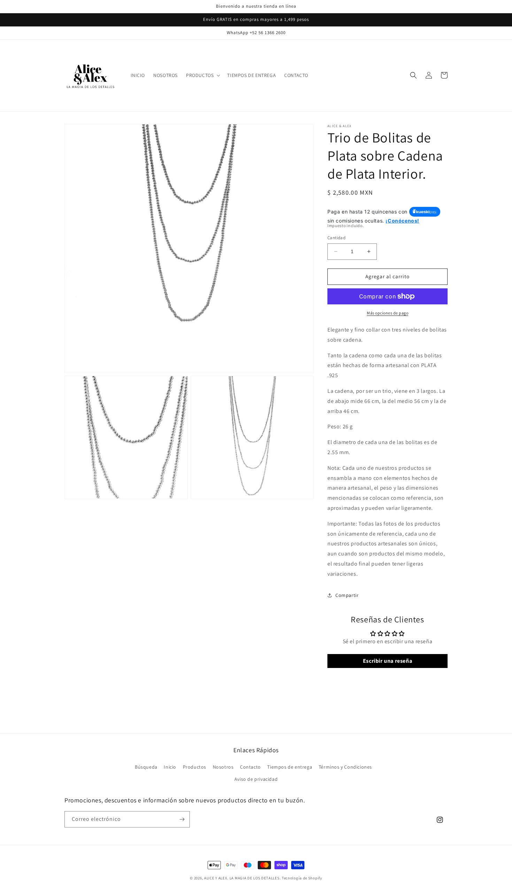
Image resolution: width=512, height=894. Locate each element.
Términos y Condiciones (345, 767)
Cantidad (336, 238)
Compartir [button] (346, 595)
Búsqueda (146, 767)
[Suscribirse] (181, 819)
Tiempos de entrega (289, 767)
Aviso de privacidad (256, 779)
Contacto (250, 767)
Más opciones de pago (387, 313)
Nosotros (223, 767)
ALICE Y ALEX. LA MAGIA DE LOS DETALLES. (242, 878)
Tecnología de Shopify (302, 878)
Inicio (170, 767)
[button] (202, 75)
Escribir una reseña (387, 660)
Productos (194, 767)
